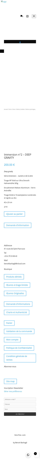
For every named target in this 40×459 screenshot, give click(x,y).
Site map (10, 381)
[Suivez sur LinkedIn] (13, 373)
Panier (9, 323)
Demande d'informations (18, 304)
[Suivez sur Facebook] (5, 373)
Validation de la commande (19, 331)
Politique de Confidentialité (19, 348)
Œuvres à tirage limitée (17, 285)
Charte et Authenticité (16, 312)
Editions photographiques (32, 109)
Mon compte (12, 339)
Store (10, 109)
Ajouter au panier (14, 214)
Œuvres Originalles (15, 293)
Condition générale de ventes (16, 358)
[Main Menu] (34, 16)
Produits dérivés (14, 276)
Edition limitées (20, 109)
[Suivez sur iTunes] (18, 373)
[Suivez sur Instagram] (9, 373)
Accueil (6, 109)
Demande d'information (17, 225)
